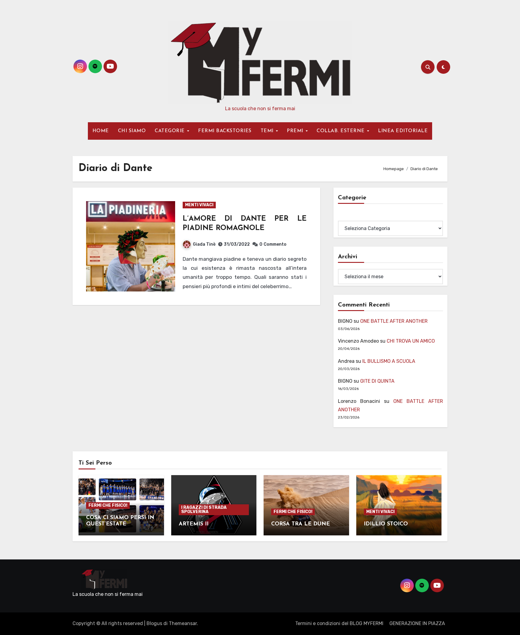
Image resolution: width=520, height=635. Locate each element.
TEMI (268, 131)
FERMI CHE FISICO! (107, 505)
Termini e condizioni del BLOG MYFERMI (339, 623)
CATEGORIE (170, 131)
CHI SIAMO (132, 131)
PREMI (296, 131)
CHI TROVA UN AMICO (411, 341)
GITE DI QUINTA (377, 381)
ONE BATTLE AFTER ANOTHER (394, 321)
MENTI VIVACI (199, 204)
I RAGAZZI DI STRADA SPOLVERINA (204, 509)
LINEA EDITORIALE (403, 131)
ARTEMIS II (194, 524)
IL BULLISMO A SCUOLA (388, 361)
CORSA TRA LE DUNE (300, 524)
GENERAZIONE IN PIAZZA (417, 623)
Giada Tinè (204, 244)
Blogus (154, 623)
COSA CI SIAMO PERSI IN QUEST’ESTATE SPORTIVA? (120, 524)
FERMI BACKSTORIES (225, 131)
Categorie (349, 216)
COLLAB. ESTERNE (341, 131)
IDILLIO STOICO (386, 524)
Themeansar (183, 623)
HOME (100, 131)
